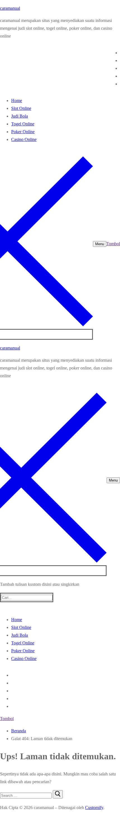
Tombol (113, 243)
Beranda (18, 730)
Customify (94, 807)
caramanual (10, 8)
